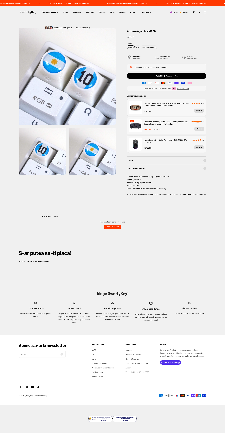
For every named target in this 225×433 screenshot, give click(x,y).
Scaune (122, 12)
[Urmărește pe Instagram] (26, 387)
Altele (132, 12)
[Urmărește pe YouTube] (32, 387)
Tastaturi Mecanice (50, 12)
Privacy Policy (97, 376)
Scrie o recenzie (112, 227)
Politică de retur (98, 372)
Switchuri (90, 12)
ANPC (94, 350)
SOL (93, 354)
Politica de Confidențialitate (103, 368)
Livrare (94, 359)
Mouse (65, 12)
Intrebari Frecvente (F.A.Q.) (137, 363)
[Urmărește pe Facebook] (20, 387)
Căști (112, 12)
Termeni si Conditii (99, 363)
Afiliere (129, 368)
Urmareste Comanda (134, 354)
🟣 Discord (174, 12)
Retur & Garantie (132, 359)
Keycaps (102, 12)
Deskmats (77, 12)
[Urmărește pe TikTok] (38, 387)
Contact (145, 12)
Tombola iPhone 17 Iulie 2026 (137, 372)
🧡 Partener (184, 12)
